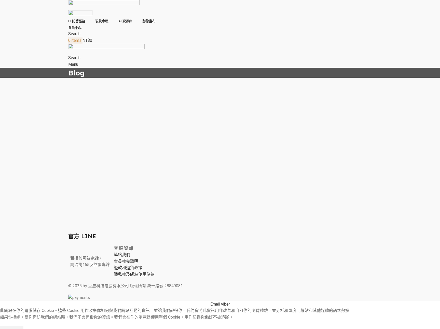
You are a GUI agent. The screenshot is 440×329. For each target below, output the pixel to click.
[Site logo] (104, 5)
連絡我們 (122, 255)
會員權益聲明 (126, 261)
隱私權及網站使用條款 (134, 274)
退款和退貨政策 (128, 268)
